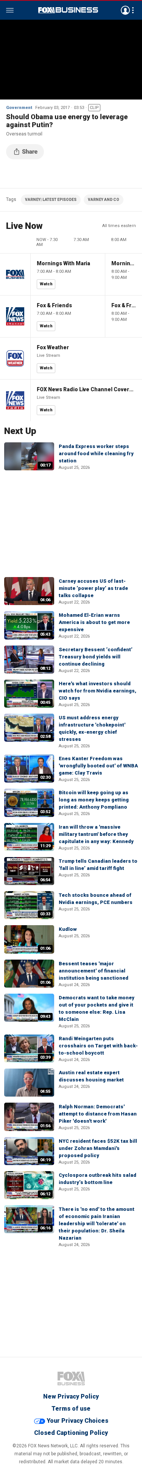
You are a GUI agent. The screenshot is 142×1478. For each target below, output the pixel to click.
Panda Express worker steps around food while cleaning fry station (96, 453)
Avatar (125, 10)
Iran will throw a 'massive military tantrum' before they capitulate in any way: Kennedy (96, 834)
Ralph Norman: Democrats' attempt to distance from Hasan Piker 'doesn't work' (98, 1114)
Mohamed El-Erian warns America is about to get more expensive (94, 622)
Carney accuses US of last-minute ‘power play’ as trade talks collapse (93, 588)
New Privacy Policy (71, 1396)
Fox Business (68, 10)
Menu (10, 10)
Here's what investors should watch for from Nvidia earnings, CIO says (97, 691)
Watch (46, 284)
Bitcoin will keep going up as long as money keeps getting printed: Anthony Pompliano (94, 800)
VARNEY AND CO (103, 200)
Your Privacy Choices (77, 1420)
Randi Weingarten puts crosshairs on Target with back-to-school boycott (98, 1046)
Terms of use (71, 1408)
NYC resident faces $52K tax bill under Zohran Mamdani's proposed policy (98, 1148)
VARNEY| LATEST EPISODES (50, 200)
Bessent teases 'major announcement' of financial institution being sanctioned (93, 971)
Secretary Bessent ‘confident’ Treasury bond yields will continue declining (96, 657)
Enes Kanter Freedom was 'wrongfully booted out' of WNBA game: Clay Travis (98, 766)
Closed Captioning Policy (71, 1432)
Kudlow (68, 929)
